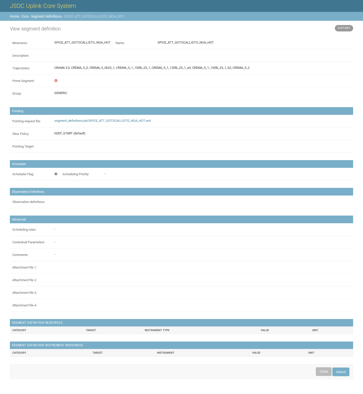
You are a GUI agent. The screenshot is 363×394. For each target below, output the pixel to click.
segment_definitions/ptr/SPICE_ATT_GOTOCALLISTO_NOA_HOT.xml (102, 121)
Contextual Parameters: (28, 242)
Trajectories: (21, 68)
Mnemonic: (20, 43)
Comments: (20, 255)
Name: (120, 43)
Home (14, 16)
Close (324, 371)
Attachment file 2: (24, 280)
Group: (16, 93)
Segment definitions (46, 16)
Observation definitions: (28, 202)
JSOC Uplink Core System (43, 5)
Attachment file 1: (24, 267)
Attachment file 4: (24, 305)
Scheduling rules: (24, 229)
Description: (20, 55)
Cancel (341, 372)
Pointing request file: (26, 121)
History (344, 28)
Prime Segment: (23, 81)
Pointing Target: (23, 146)
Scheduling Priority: (75, 174)
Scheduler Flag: (23, 174)
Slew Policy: (20, 134)
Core (25, 16)
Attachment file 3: (24, 293)
